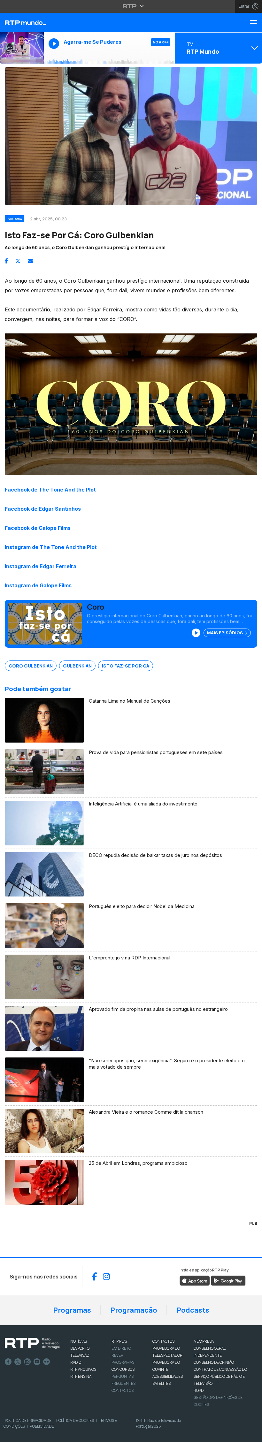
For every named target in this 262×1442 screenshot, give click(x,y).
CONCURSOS (123, 1369)
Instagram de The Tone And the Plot (51, 547)
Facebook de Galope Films (38, 528)
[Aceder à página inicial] (22, 22)
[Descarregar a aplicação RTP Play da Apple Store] (195, 1280)
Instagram (27, 1361)
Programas (72, 1310)
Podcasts (192, 1310)
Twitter (17, 1361)
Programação (133, 1310)
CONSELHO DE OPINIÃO (214, 1362)
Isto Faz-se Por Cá (125, 666)
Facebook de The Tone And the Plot (50, 489)
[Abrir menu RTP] (131, 6)
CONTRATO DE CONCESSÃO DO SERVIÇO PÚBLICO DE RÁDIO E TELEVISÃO (220, 1376)
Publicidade (42, 1426)
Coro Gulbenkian (31, 666)
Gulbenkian (77, 666)
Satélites (161, 1383)
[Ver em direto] (22, 48)
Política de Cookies (75, 1420)
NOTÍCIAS (78, 1341)
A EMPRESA (204, 1341)
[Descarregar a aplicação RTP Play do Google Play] (228, 1280)
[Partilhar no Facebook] (6, 260)
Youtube (37, 1361)
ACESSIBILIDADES (167, 1376)
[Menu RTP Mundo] (256, 22)
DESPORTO (79, 1348)
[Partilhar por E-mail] (30, 260)
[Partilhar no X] (17, 260)
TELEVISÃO (79, 1355)
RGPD (199, 1390)
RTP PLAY (119, 1341)
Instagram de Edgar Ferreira (40, 566)
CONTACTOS (163, 1341)
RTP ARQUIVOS (83, 1369)
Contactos (123, 1390)
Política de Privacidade (28, 1420)
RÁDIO (75, 1362)
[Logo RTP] (32, 1343)
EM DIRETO (121, 1348)
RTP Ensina (80, 1376)
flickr (46, 1361)
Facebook (8, 1361)
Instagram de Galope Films (38, 585)
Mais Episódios (225, 633)
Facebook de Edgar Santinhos (43, 509)
